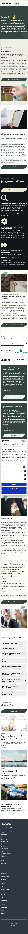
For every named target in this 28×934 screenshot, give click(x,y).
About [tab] (23, 444)
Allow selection (14, 488)
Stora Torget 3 (4, 855)
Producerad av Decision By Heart (14, 930)
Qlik (2, 897)
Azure (14, 543)
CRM (2, 886)
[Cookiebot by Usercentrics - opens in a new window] (21, 441)
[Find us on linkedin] (11, 827)
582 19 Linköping (4, 856)
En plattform (23, 60)
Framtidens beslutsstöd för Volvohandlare (10, 805)
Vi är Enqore (4, 907)
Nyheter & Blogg (5, 876)
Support (3, 913)
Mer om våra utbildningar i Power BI (14, 324)
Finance (3, 892)
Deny (14, 492)
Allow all (14, 484)
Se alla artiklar (14, 711)
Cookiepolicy (14, 923)
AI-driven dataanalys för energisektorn (9, 772)
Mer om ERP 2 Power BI (14, 166)
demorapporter (4, 317)
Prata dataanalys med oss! (14, 79)
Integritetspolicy (14, 925)
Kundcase (3, 879)
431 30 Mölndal (4, 834)
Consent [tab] (5, 444)
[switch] (25, 471)
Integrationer (4, 900)
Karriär (2, 910)
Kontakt (3, 916)
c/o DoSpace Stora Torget (6, 853)
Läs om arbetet (14, 397)
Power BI (3, 894)
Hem (2, 41)
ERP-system (4, 525)
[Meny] (26, 3)
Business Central (10, 159)
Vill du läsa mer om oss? (14, 189)
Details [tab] (14, 444)
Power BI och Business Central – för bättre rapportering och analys (12, 738)
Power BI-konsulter (17, 73)
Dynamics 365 (7, 543)
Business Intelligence (8, 41)
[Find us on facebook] (2, 827)
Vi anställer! (17, 3)
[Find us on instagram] (6, 827)
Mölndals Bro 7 (4, 832)
